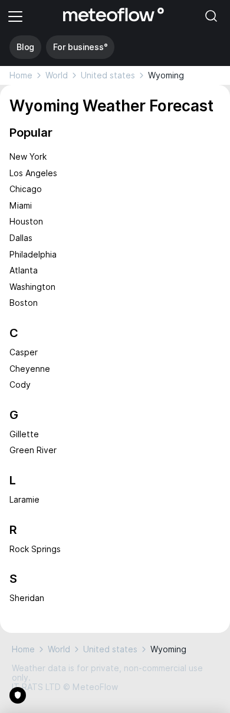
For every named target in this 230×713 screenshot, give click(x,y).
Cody (20, 384)
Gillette (24, 434)
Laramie (24, 499)
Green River (33, 450)
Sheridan (26, 598)
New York (28, 156)
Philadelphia (33, 254)
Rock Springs (35, 549)
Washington (32, 287)
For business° (80, 47)
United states (108, 75)
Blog (25, 47)
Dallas (20, 238)
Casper (23, 352)
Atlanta (23, 270)
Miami (20, 205)
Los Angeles (33, 173)
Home (20, 75)
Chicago (25, 189)
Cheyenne (29, 369)
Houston (26, 221)
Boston (23, 303)
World (56, 75)
